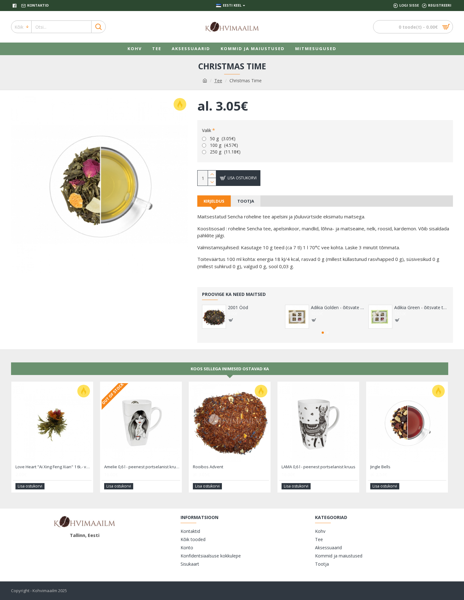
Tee (218, 81)
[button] (323, 333)
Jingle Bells (380, 467)
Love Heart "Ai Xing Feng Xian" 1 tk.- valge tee (53, 467)
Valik (206, 130)
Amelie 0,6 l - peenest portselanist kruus (142, 467)
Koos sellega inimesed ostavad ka (230, 369)
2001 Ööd (238, 307)
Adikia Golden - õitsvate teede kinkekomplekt (338, 307)
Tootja (245, 201)
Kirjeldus (214, 201)
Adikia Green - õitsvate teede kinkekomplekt (421, 307)
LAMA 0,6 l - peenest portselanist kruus (318, 467)
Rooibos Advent (208, 467)
